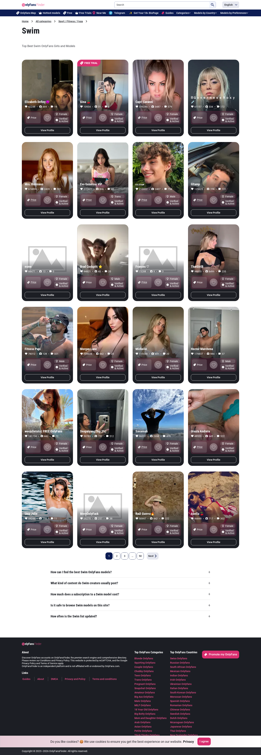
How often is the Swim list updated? (130, 616)
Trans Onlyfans (143, 679)
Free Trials (85, 13)
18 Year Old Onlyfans (146, 709)
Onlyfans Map (28, 13)
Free (69, 13)
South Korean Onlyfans (183, 692)
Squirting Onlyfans (144, 662)
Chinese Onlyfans (180, 709)
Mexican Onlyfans (180, 671)
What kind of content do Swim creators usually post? (130, 583)
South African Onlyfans (183, 667)
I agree (204, 741)
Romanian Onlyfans (181, 705)
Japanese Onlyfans (181, 726)
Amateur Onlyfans (144, 692)
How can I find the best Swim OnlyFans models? (130, 571)
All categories (43, 21)
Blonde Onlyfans (143, 658)
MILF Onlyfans (142, 705)
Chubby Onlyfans (144, 671)
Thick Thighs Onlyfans (147, 735)
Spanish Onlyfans (180, 701)
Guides (169, 13)
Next (151, 556)
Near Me (101, 13)
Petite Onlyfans (143, 730)
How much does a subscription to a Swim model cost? (130, 594)
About (40, 679)
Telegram (119, 13)
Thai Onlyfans (178, 730)
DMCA (54, 679)
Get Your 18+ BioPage (144, 13)
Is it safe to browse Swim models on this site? (130, 605)
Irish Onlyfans (178, 679)
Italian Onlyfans (179, 688)
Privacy (188, 741)
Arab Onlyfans (142, 722)
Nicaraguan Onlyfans (182, 722)
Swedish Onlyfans (180, 713)
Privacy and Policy (75, 679)
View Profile (47, 130)
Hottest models (51, 13)
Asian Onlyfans (142, 726)
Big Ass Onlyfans (143, 696)
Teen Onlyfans (142, 675)
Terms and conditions (104, 679)
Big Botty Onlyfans (144, 713)
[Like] (47, 118)
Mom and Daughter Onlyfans (150, 718)
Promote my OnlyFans (223, 654)
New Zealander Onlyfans (184, 735)
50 (140, 556)
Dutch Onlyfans (178, 718)
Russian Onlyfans (180, 662)
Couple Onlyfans (143, 667)
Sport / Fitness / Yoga (70, 21)
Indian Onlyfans (179, 675)
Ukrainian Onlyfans (181, 684)
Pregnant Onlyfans (145, 684)
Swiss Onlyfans (178, 658)
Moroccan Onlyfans (181, 696)
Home (25, 21)
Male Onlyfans (142, 701)
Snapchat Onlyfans (145, 688)
